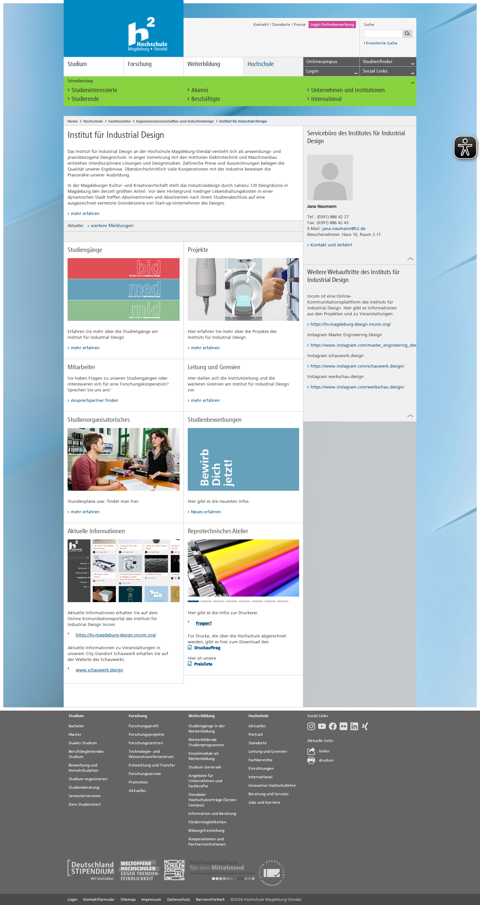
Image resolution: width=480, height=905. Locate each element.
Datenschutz (178, 899)
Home (73, 121)
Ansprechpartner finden (94, 400)
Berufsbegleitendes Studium (86, 754)
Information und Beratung (212, 813)
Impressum (151, 899)
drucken (326, 760)
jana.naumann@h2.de (343, 228)
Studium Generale (204, 767)
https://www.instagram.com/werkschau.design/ (357, 387)
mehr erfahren (85, 213)
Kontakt (260, 24)
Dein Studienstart (85, 804)
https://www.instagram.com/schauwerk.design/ (357, 366)
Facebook (334, 726)
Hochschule (261, 64)
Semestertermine (85, 796)
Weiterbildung (203, 64)
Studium (77, 64)
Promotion (138, 782)
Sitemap (128, 899)
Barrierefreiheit (210, 899)
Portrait (255, 734)
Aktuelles (137, 790)
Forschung (140, 64)
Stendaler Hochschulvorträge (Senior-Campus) (212, 799)
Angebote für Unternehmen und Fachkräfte (205, 780)
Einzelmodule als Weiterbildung (203, 756)
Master (75, 734)
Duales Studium (83, 743)
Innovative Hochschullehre (272, 785)
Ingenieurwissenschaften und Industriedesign (175, 121)
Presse (300, 24)
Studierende (85, 99)
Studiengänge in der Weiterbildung (206, 728)
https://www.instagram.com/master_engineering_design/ (358, 345)
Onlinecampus (321, 61)
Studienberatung (84, 787)
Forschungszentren (146, 743)
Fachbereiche (119, 121)
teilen (324, 751)
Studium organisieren (88, 779)
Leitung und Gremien (267, 751)
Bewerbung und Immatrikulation (83, 768)
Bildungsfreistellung (206, 830)
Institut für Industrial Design (243, 121)
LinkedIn (355, 726)
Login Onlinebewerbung (332, 24)
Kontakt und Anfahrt (331, 244)
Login (72, 899)
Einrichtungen (261, 768)
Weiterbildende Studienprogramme (206, 742)
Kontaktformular (99, 899)
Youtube (323, 726)
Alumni (199, 90)
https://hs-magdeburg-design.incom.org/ (116, 635)
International (326, 99)
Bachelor (76, 726)
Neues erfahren (206, 511)
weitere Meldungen (112, 225)
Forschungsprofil (143, 726)
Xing (366, 726)
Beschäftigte (205, 99)
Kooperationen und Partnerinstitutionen (207, 842)
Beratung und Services (268, 794)
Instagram (312, 726)
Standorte (281, 24)
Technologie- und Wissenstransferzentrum (151, 754)
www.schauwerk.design (99, 669)
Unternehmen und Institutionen (348, 90)
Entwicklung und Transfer (152, 765)
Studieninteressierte (94, 90)
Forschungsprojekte (146, 734)
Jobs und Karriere (264, 802)
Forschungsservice (145, 773)
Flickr (345, 726)
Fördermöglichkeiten (207, 822)
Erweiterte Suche (381, 43)
